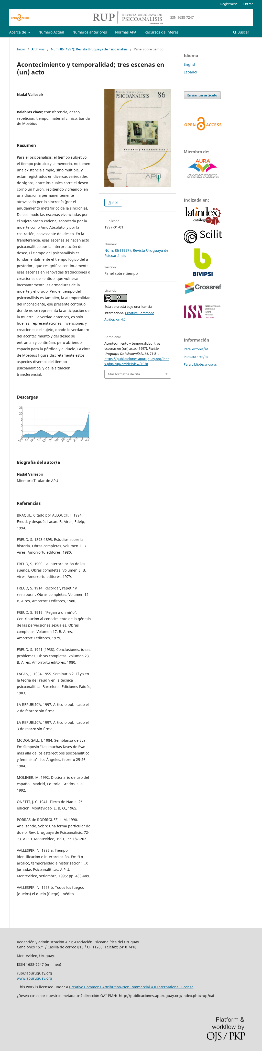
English (190, 64)
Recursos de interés (162, 32)
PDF (115, 202)
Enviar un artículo (202, 95)
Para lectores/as (196, 349)
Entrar (248, 4)
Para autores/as (196, 356)
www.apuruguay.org (34, 978)
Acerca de (18, 32)
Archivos (38, 49)
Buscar (242, 32)
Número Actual (51, 32)
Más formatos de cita (124, 374)
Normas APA (125, 32)
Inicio (21, 49)
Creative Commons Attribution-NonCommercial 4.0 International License (131, 986)
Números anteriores (89, 32)
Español (190, 72)
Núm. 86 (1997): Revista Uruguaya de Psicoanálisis (89, 49)
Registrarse (228, 4)
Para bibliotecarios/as (200, 364)
